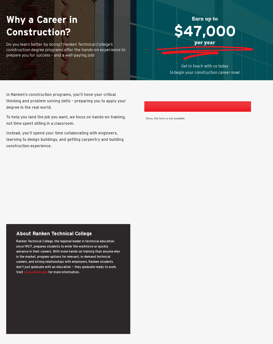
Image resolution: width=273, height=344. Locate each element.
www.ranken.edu (36, 272)
